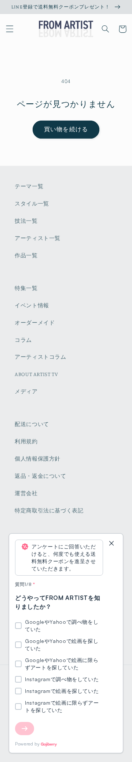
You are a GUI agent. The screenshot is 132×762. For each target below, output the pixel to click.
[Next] (24, 728)
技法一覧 (26, 221)
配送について (32, 424)
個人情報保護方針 (37, 458)
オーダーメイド (35, 322)
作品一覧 (26, 255)
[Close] (111, 544)
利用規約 (26, 441)
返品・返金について (40, 476)
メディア (26, 391)
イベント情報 (32, 305)
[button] (9, 29)
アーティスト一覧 (37, 238)
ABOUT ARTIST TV (36, 374)
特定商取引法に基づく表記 (49, 510)
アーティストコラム (40, 357)
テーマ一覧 (29, 186)
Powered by (27, 744)
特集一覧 (26, 288)
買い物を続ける (66, 129)
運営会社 (26, 493)
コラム (23, 340)
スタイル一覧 (32, 203)
